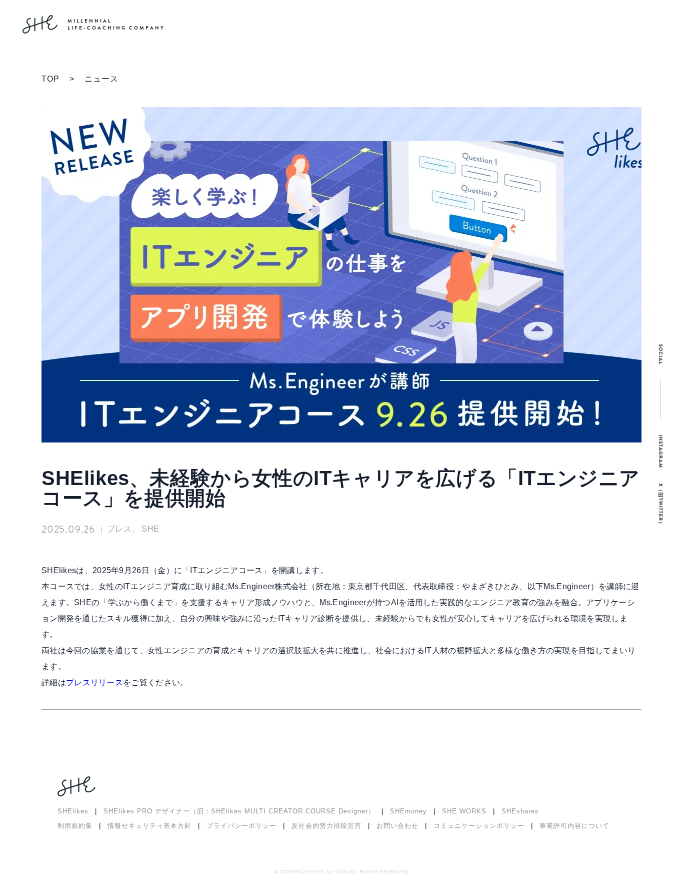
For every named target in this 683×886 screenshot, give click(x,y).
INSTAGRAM (660, 452)
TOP (51, 79)
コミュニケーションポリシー (479, 825)
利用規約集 (75, 825)
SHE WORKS (464, 811)
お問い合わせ (397, 825)
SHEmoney (408, 811)
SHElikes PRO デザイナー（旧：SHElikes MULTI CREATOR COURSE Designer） (239, 811)
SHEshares (520, 811)
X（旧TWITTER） (660, 505)
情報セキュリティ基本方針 (150, 825)
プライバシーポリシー (241, 825)
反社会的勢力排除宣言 (327, 825)
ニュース (101, 79)
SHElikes (73, 811)
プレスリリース (94, 682)
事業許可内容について (575, 825)
